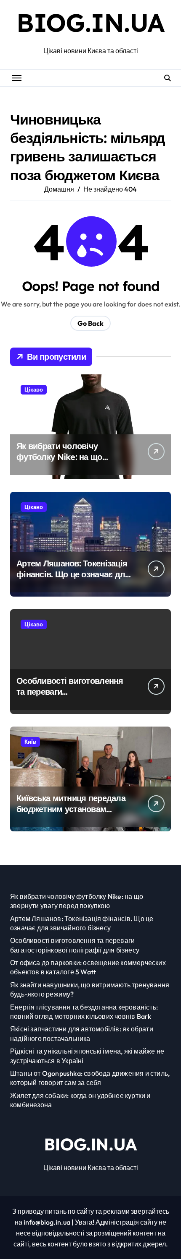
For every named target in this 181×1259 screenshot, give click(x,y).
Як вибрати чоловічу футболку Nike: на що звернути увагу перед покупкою (59, 462)
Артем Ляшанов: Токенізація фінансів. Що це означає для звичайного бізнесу (73, 574)
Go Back (90, 323)
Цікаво (33, 389)
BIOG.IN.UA (90, 22)
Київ (30, 741)
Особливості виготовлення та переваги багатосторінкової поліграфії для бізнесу (73, 697)
